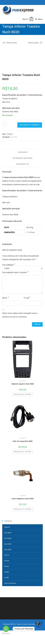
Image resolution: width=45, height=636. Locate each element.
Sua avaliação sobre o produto (15, 272)
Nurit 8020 (13, 137)
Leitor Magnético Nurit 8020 (22, 499)
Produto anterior (11, 43)
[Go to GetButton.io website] (6, 633)
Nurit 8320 (7, 544)
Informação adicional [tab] (22, 158)
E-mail (27, 297)
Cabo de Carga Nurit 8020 (22, 441)
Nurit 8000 (7, 533)
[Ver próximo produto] (41, 43)
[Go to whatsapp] (6, 629)
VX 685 (6, 578)
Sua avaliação (8, 265)
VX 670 (6, 566)
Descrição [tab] (22, 152)
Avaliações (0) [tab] (22, 164)
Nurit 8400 (7, 550)
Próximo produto (33, 43)
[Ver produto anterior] (4, 43)
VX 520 (6, 561)
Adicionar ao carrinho (30, 125)
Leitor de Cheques (10, 583)
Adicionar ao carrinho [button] (22, 394)
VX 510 (6, 555)
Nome (5, 297)
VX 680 (6, 572)
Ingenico (7, 527)
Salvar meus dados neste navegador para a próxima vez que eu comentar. (19, 315)
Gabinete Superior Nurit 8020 (22, 384)
